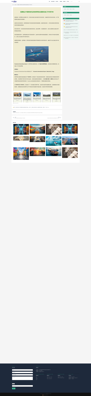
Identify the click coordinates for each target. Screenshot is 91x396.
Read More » (17, 100)
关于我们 (68, 1)
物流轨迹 (61, 1)
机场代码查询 (53, 1)
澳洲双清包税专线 (36, 112)
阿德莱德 (41, 112)
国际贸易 (31, 112)
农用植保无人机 (25, 112)
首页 (49, 1)
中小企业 (20, 112)
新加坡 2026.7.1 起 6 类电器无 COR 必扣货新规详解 (71, 35)
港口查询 (57, 1)
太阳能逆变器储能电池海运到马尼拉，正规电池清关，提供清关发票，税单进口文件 (71, 21)
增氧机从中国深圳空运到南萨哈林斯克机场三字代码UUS (56, 99)
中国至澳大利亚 (17, 112)
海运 (33, 112)
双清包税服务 (28, 112)
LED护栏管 (14, 112)
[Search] (79, 1)
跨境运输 (39, 112)
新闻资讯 (64, 1)
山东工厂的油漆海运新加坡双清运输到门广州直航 (71, 29)
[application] (58, 1)
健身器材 (22, 112)
